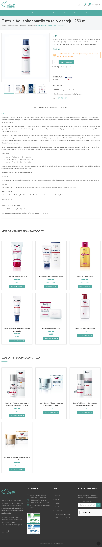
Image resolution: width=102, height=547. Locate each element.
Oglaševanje (58, 510)
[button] (62, 67)
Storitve (57, 503)
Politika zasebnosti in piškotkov (64, 518)
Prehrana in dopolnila (27, 13)
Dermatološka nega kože (49, 13)
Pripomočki (70, 12)
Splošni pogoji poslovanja (62, 514)
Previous (5, 57)
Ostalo (91, 12)
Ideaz (61, 543)
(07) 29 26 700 (44, 502)
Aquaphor (79, 94)
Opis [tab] (34, 107)
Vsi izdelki (55, 79)
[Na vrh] (99, 544)
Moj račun (97, 4)
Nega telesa (64, 90)
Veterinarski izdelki (81, 13)
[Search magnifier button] (79, 5)
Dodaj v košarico (66, 62)
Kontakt (57, 507)
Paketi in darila (60, 13)
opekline (66, 94)
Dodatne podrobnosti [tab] (48, 107)
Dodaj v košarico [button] (16, 286)
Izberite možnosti (51, 286)
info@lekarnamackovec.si (42, 505)
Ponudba (57, 499)
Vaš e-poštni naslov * (84, 501)
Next (46, 57)
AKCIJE (99, 12)
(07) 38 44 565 (42, 500)
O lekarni (57, 496)
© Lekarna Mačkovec (46, 543)
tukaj (30, 172)
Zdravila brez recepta (14, 13)
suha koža (72, 94)
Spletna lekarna (4, 13)
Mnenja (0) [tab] (65, 107)
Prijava (96, 5)
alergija (61, 94)
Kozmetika (37, 12)
